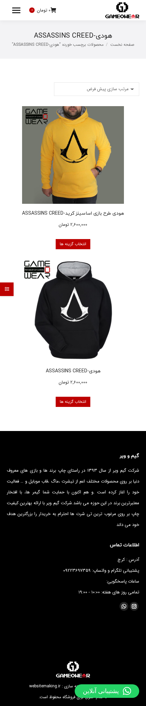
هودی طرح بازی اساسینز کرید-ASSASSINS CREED (73, 213)
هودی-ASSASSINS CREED (73, 371)
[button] (107, 691)
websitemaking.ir (44, 686)
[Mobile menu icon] (16, 10)
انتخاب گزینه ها (73, 244)
